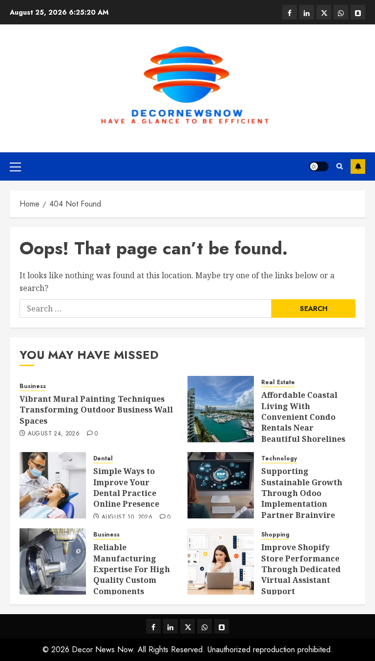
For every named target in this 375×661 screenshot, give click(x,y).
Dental (103, 458)
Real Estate (278, 382)
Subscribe (358, 166)
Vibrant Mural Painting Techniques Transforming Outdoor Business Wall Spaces (96, 409)
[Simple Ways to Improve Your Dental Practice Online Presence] (53, 485)
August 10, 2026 (127, 517)
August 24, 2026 (54, 434)
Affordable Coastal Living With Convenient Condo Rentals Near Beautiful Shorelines (303, 417)
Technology (279, 458)
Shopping (275, 535)
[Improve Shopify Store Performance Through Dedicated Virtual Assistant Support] (221, 561)
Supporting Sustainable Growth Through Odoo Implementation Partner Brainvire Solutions (301, 498)
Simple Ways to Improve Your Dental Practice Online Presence (126, 487)
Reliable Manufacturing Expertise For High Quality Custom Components (131, 569)
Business (33, 386)
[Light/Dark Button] (319, 166)
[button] (15, 166)
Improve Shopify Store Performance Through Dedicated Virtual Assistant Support (301, 569)
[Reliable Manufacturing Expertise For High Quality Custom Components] (53, 561)
